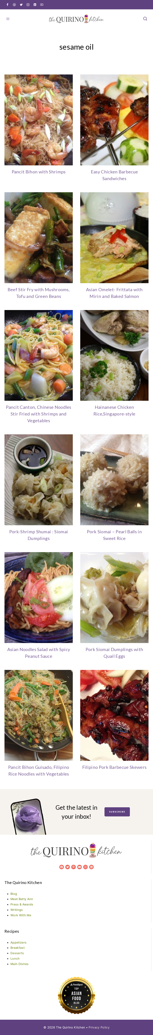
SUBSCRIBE (117, 811)
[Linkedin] (35, 5)
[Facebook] (7, 5)
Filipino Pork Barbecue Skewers (114, 767)
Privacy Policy (99, 1027)
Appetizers (18, 942)
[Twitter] (21, 5)
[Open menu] (7, 19)
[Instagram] (28, 5)
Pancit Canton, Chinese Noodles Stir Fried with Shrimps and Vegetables (38, 413)
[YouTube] (42, 5)
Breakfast (17, 948)
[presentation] (38, 119)
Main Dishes (19, 964)
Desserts (17, 953)
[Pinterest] (14, 5)
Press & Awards (21, 904)
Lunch (15, 958)
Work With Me (20, 915)
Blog (13, 894)
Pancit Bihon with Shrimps (39, 171)
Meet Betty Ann (21, 899)
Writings (16, 910)
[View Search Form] (145, 18)
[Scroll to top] (144, 1021)
